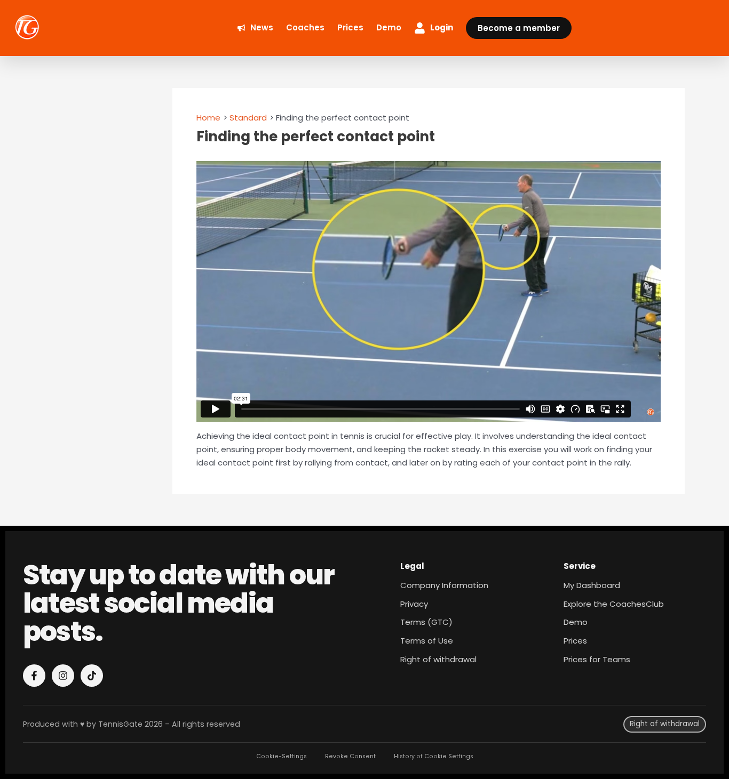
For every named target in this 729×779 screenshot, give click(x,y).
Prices (575, 640)
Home (208, 117)
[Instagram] (63, 675)
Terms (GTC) (426, 622)
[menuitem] (255, 28)
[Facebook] (34, 675)
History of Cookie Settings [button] (433, 756)
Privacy (414, 603)
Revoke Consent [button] (350, 756)
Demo (576, 622)
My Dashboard (592, 585)
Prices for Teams (597, 659)
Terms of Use (426, 640)
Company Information (444, 585)
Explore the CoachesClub (614, 603)
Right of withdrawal (438, 659)
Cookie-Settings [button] (281, 756)
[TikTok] (92, 675)
